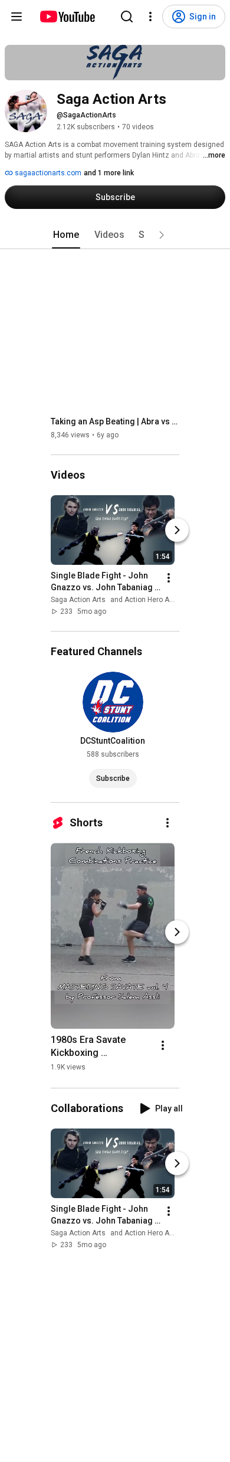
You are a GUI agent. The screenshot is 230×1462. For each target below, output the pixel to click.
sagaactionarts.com (47, 173)
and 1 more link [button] (109, 173)
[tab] (66, 235)
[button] (161, 235)
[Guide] (16, 16)
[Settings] (150, 16)
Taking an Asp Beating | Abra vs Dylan (115, 421)
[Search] (127, 16)
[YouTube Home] (67, 16)
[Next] (177, 530)
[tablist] (115, 235)
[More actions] (168, 578)
